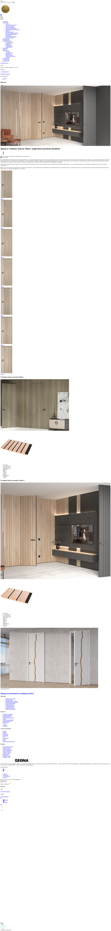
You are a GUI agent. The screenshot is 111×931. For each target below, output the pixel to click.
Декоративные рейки (10, 705)
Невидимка (5, 734)
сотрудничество (6, 776)
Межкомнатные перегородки (12, 702)
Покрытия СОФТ (7, 716)
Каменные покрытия (7, 715)
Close (2, 923)
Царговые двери (6, 747)
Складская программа (10, 703)
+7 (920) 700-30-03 (5, 71)
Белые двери (6, 754)
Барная (4, 739)
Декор (5, 725)
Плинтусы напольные (10, 709)
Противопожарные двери (11, 701)
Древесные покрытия (7, 714)
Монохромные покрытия (8, 717)
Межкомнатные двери (10, 698)
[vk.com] (3, 770)
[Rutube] (3, 771)
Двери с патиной (7, 751)
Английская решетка (7, 750)
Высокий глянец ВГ (7, 721)
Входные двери (9, 699)
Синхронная (6, 738)
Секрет (4, 731)
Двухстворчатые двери (8, 746)
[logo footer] (15, 761)
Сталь (4, 723)
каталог (4, 773)
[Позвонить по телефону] (1, 797)
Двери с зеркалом (7, 749)
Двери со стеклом (7, 752)
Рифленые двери (6, 757)
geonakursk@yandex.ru (5, 74)
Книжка (5, 733)
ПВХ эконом (6, 722)
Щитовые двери (6, 755)
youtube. (5, 78)
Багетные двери (6, 753)
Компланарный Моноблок (9, 741)
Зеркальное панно (10, 704)
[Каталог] (1, 14)
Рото (4, 740)
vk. (3, 79)
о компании (5, 775)
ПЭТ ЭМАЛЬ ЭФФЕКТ (8, 720)
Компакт (5, 732)
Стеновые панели (9, 706)
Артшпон (5, 726)
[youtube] (3, 769)
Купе (4, 736)
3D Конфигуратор (4, 63)
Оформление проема (10, 708)
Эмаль (4, 718)
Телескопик (5, 735)
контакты (5, 777)
